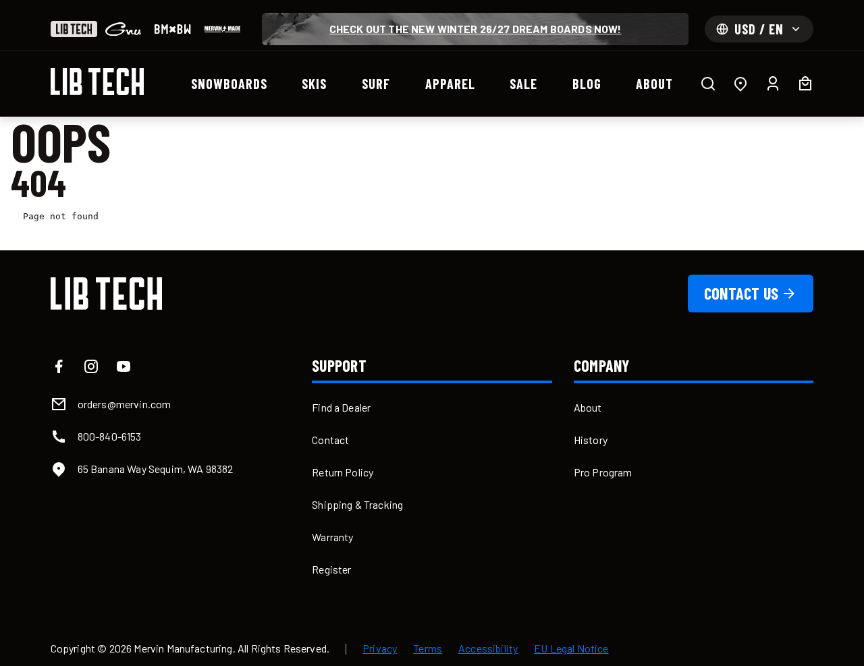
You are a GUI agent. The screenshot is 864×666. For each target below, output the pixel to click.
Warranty (332, 536)
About (588, 407)
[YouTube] (123, 366)
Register (331, 569)
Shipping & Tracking (357, 504)
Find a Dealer (341, 407)
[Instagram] (91, 366)
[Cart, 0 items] (805, 84)
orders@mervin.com (124, 403)
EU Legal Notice (571, 648)
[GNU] (123, 29)
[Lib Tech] (74, 29)
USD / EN (759, 29)
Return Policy (342, 472)
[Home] (97, 81)
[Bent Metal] (172, 29)
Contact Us (741, 293)
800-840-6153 (110, 436)
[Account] (773, 84)
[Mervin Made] (222, 29)
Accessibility (488, 648)
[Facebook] (59, 366)
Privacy (379, 648)
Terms (427, 648)
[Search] (708, 84)
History (591, 439)
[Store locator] (740, 84)
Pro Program (603, 472)
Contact (330, 439)
